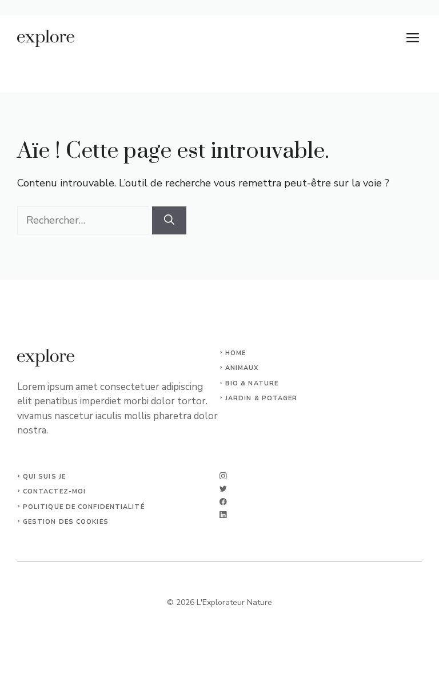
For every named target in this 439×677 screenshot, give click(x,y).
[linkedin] (223, 515)
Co (28, 491)
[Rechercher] (169, 220)
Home (235, 353)
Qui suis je (44, 476)
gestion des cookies (66, 521)
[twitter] (223, 488)
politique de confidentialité (84, 507)
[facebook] (223, 501)
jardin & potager (261, 398)
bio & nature (251, 383)
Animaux (242, 368)
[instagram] (223, 476)
